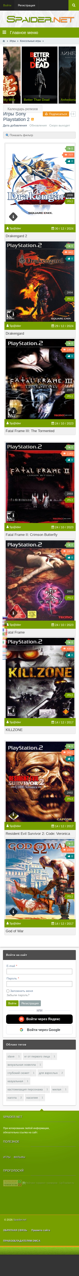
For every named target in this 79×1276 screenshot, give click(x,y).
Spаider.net (19, 1219)
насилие (32, 1097)
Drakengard (15, 333)
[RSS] (32, 119)
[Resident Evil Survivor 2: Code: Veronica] (40, 782)
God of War (15, 931)
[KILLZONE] (40, 678)
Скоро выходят (59, 125)
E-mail (11, 966)
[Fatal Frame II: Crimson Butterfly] (40, 483)
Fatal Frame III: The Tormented (30, 431)
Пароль (12, 978)
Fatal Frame (15, 632)
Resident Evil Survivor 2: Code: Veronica (38, 834)
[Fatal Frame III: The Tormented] (40, 379)
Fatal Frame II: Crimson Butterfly (32, 535)
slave (11, 1056)
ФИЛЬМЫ (19, 1157)
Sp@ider (15, 228)
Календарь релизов (23, 109)
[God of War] (40, 879)
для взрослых (48, 1073)
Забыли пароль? (18, 995)
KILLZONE (14, 730)
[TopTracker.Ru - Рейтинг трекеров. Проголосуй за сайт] (12, 1183)
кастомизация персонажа (25, 1089)
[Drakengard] (40, 281)
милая (56, 1089)
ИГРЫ (7, 1157)
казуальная (15, 1081)
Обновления (38, 125)
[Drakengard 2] (40, 184)
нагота (12, 1097)
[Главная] (3, 41)
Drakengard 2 (16, 236)
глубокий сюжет (18, 1073)
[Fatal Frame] (40, 580)
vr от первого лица (37, 1056)
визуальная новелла (22, 1064)
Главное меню (22, 32)
